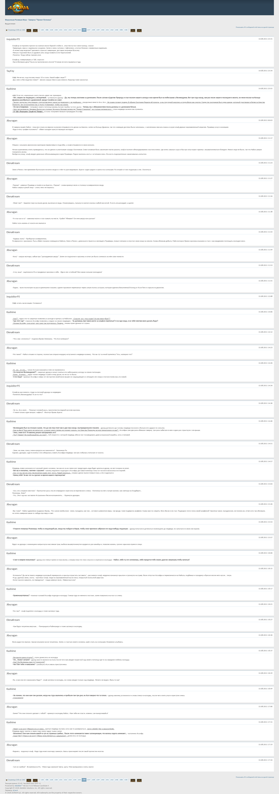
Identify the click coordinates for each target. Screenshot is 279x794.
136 (42, 30)
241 (107, 30)
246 (116, 30)
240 (102, 30)
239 (98, 30)
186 (46, 30)
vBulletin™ (19, 786)
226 (51, 30)
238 (93, 30)
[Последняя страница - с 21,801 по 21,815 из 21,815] (139, 30)
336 (125, 30)
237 (88, 30)
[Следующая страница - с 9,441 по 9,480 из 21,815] (133, 30)
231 (60, 30)
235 (79, 30)
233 (70, 30)
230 (56, 30)
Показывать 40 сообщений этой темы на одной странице (255, 27)
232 (65, 30)
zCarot (15, 790)
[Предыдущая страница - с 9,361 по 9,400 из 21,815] (35, 30)
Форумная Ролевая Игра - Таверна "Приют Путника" (28, 20)
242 (111, 30)
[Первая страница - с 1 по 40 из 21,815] (29, 30)
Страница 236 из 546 (16, 30)
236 (84, 30)
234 (74, 30)
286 (121, 30)
